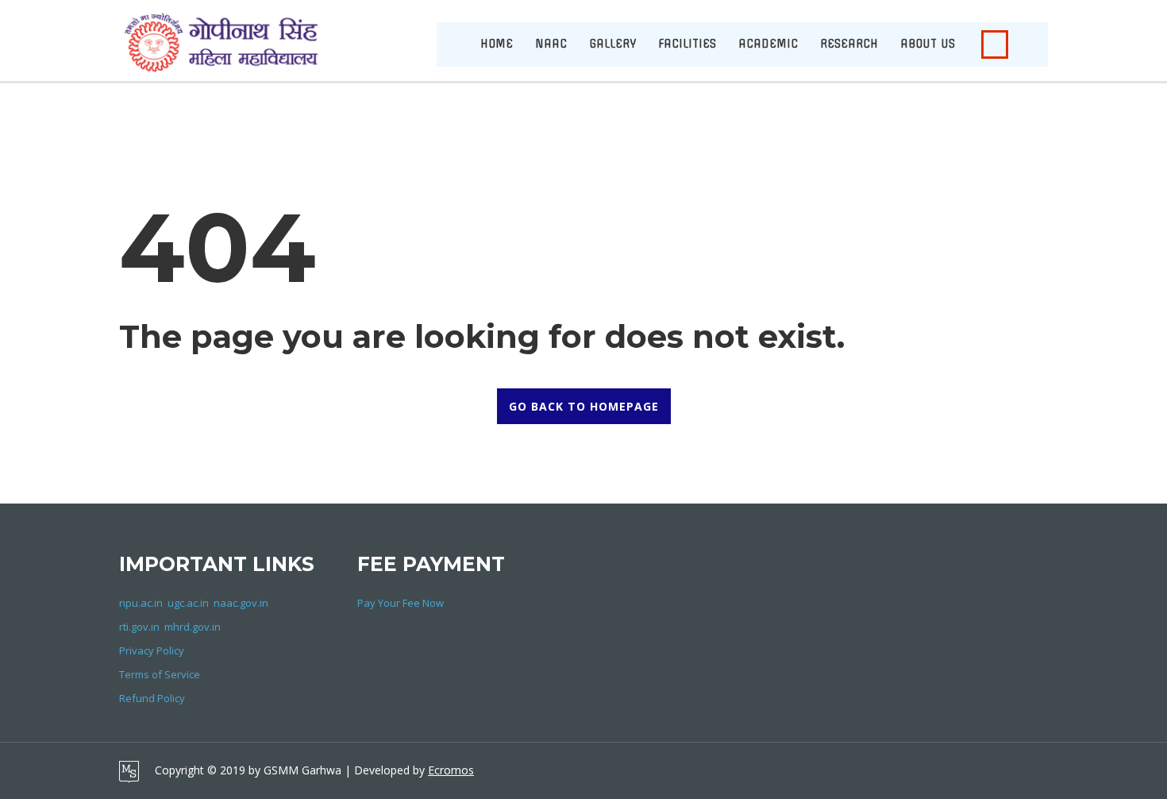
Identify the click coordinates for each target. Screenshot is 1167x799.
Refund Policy (152, 698)
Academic (768, 44)
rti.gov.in (139, 627)
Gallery (612, 44)
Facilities (687, 44)
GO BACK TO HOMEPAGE (584, 406)
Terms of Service (159, 674)
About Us (927, 44)
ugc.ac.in (188, 603)
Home (496, 44)
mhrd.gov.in (192, 627)
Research (849, 44)
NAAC (551, 44)
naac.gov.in (241, 603)
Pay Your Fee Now (400, 603)
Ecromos (451, 770)
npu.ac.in (141, 603)
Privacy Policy (151, 650)
